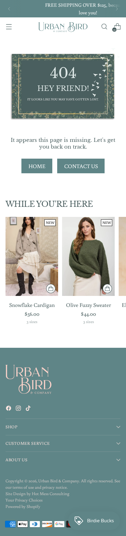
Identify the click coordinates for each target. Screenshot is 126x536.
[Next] (117, 8)
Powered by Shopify (23, 506)
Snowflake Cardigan (32, 304)
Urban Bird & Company (58, 481)
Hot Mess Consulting (50, 493)
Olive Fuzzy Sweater (88, 304)
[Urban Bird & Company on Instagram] (19, 409)
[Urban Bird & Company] (63, 26)
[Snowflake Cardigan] (32, 256)
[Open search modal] (104, 26)
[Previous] (9, 8)
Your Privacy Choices (24, 500)
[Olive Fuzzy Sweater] (88, 256)
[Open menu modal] (8, 26)
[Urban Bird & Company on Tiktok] (28, 409)
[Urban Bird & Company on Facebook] (9, 409)
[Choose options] (50, 288)
